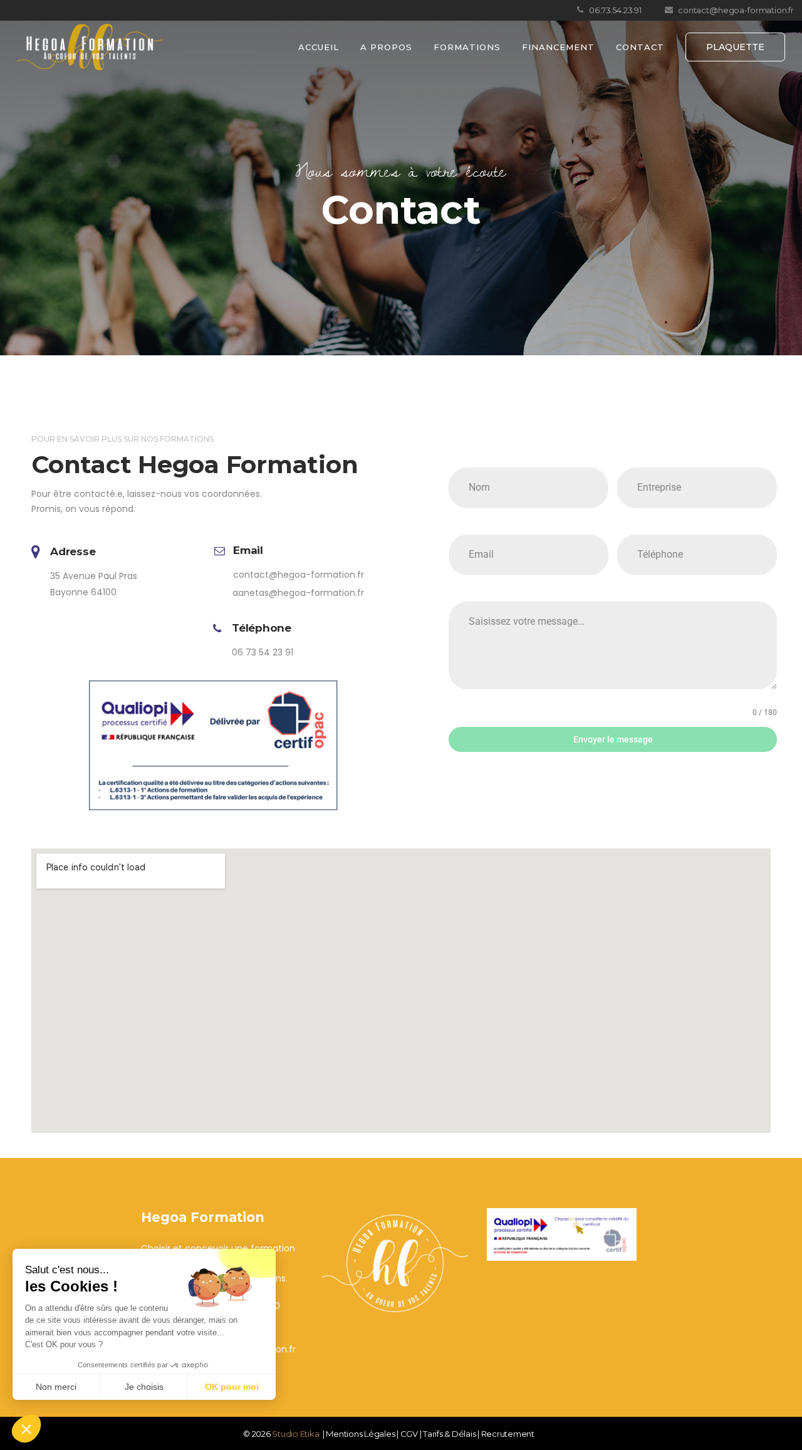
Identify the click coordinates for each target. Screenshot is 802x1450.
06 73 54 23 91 (262, 652)
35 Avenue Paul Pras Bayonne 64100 (93, 584)
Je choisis (144, 1387)
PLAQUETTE (735, 47)
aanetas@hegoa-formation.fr (298, 593)
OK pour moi (232, 1387)
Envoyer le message (613, 739)
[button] (26, 1429)
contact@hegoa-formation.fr (298, 574)
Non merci (56, 1387)
